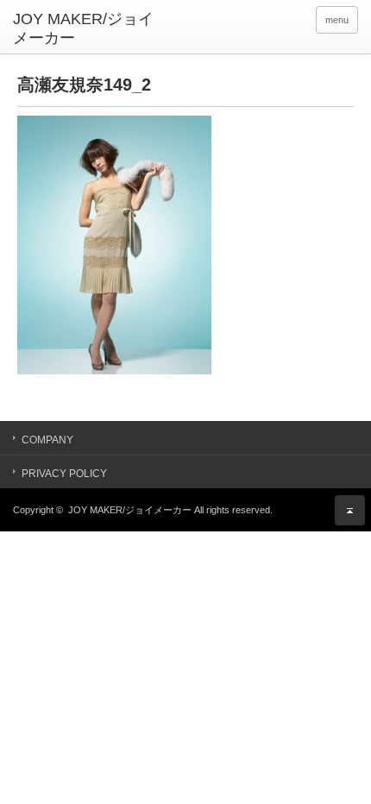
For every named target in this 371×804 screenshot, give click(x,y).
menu (337, 20)
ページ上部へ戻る (350, 510)
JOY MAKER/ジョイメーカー (130, 510)
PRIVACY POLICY (64, 474)
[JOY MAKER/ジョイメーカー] (87, 28)
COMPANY (47, 440)
